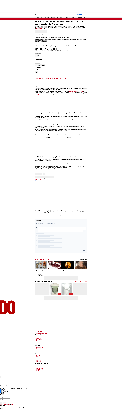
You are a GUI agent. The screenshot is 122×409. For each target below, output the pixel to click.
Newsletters (80, 17)
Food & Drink (47, 17)
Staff (37, 357)
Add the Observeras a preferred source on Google (41, 31)
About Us (38, 355)
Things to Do (3, 389)
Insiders (2, 390)
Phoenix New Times (39, 369)
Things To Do (62, 17)
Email (36, 53)
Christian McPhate (39, 28)
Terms (44, 57)
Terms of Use (38, 349)
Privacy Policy (38, 351)
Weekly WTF (74, 17)
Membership (38, 361)
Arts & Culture (53, 17)
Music (57, 17)
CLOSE (36, 72)
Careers (37, 359)
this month (76, 91)
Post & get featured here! (81, 281)
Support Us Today (38, 179)
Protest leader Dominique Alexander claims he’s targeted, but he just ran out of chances (52, 78)
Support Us (79, 14)
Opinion (42, 17)
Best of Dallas (68, 17)
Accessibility (45, 372)
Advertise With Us (39, 348)
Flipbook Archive (39, 360)
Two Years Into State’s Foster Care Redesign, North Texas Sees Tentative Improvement (52, 77)
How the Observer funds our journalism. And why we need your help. (61, 18)
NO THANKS (43, 65)
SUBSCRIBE (38, 65)
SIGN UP (37, 55)
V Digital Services (39, 370)
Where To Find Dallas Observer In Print (42, 333)
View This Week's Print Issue (40, 331)
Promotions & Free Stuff (40, 347)
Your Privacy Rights (51, 372)
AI (47, 372)
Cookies (41, 372)
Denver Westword (39, 365)
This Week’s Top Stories (5, 391)
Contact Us (38, 356)
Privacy (47, 57)
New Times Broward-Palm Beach (42, 367)
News (38, 17)
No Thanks (2, 394)
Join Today (2, 393)
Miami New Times (39, 368)
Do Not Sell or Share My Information (41, 375)
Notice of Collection (38, 57)
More (84, 17)
